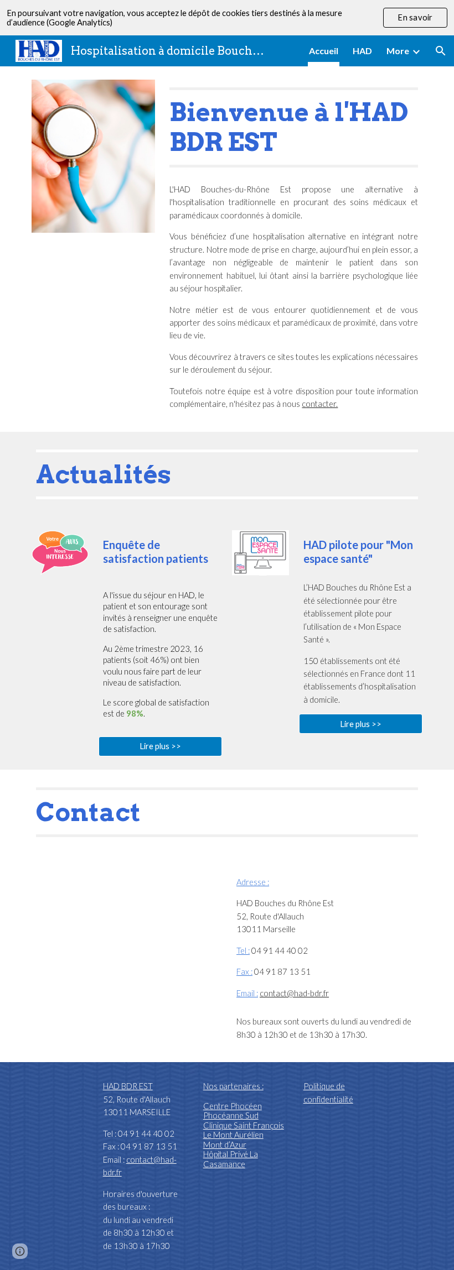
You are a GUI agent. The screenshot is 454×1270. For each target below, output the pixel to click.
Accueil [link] (323, 50)
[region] (227, 17)
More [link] (397, 50)
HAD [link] (362, 50)
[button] (440, 51)
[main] (293, 127)
